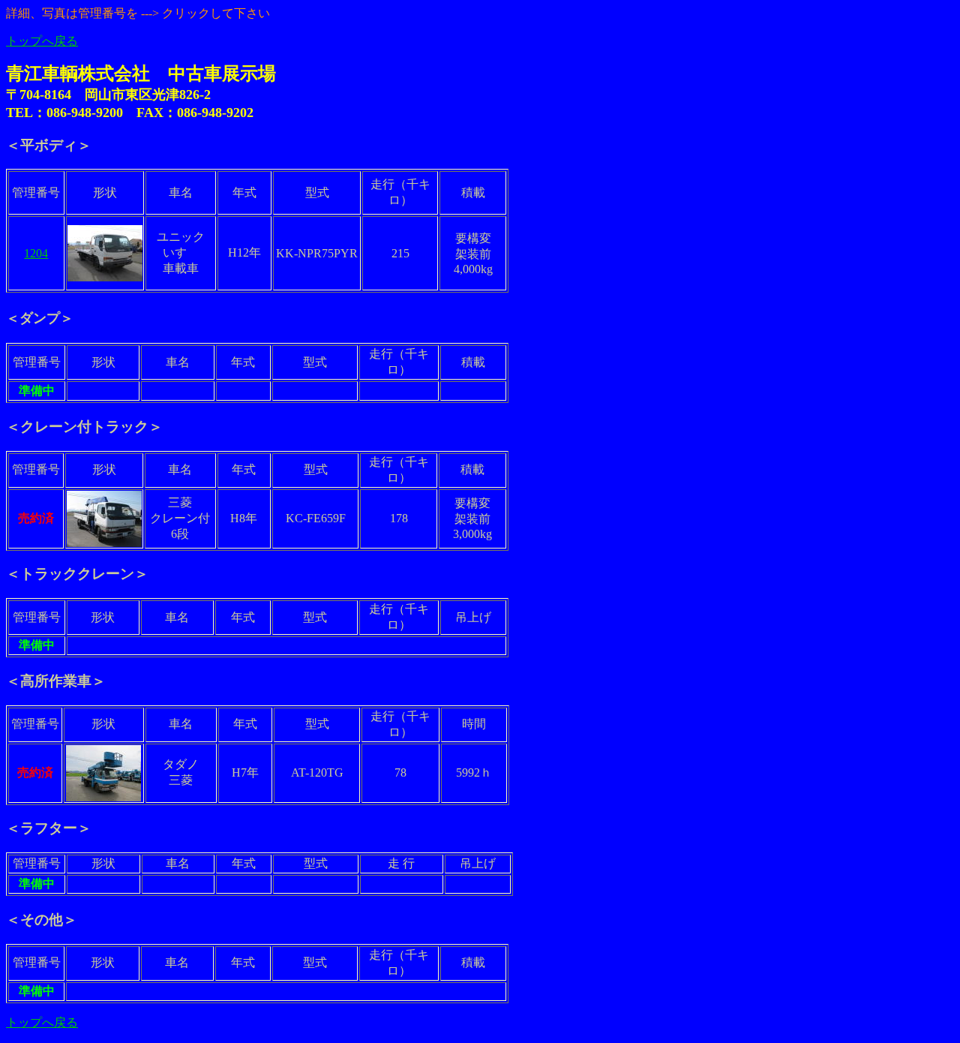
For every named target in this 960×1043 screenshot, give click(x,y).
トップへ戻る (42, 41)
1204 (36, 253)
